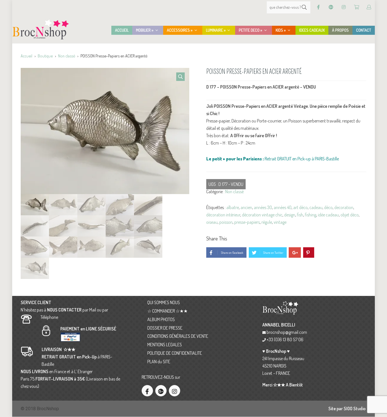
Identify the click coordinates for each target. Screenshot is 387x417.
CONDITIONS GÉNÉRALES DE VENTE (177, 336)
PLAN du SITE (158, 361)
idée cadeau (328, 215)
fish (300, 215)
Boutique (45, 55)
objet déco (350, 215)
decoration (343, 207)
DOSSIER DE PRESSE (164, 328)
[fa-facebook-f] (147, 390)
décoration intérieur (223, 215)
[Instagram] (343, 7)
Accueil (26, 55)
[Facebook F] (318, 7)
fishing (310, 215)
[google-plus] (161, 390)
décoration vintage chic (262, 215)
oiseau (212, 222)
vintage (280, 222)
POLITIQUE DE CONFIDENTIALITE (174, 353)
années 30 (263, 207)
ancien (246, 207)
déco (328, 207)
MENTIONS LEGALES (164, 344)
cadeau (315, 207)
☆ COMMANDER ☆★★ (167, 311)
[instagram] (174, 390)
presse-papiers (247, 222)
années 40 (283, 207)
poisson (226, 222)
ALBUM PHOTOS (161, 319)
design (289, 215)
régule (266, 222)
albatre (232, 207)
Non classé (66, 55)
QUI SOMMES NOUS (163, 302)
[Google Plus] (331, 7)
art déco (300, 207)
